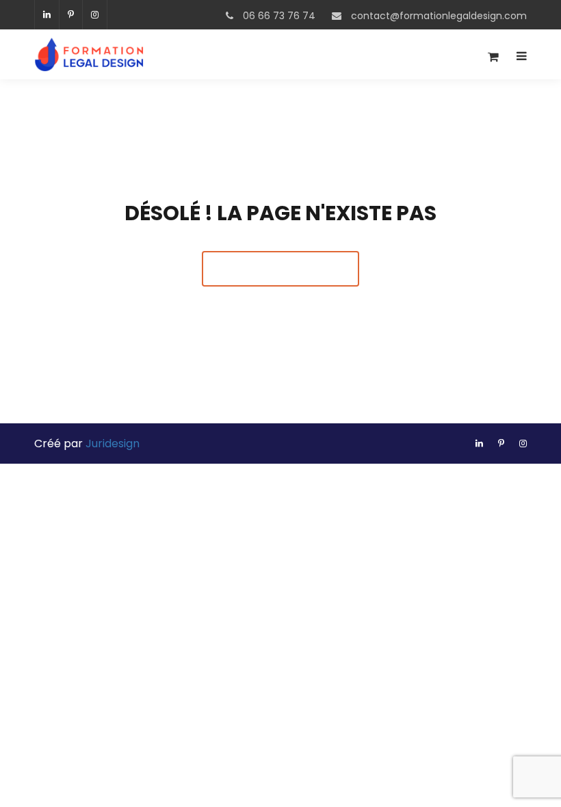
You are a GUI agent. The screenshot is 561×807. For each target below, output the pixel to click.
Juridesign (113, 443)
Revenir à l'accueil (280, 268)
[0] (493, 60)
